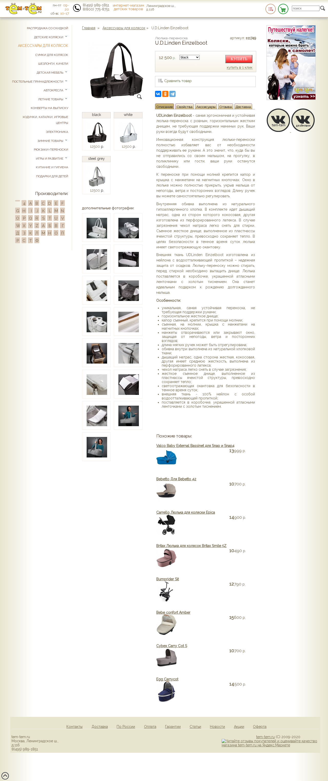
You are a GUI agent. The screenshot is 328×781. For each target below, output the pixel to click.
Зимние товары (50, 141)
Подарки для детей (52, 176)
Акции (239, 727)
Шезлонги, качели (53, 63)
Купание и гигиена (52, 167)
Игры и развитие (50, 158)
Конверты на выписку (49, 108)
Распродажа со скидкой (47, 28)
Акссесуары (206, 107)
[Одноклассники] (165, 94)
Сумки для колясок (51, 55)
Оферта (259, 727)
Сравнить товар (178, 81)
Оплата (150, 727)
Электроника (57, 132)
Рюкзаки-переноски (51, 149)
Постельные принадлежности (38, 81)
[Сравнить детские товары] (270, 9)
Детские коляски (49, 37)
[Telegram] (172, 94)
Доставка (243, 107)
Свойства (184, 107)
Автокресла (54, 90)
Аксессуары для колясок (123, 28)
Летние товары (51, 99)
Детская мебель (50, 72)
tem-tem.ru (265, 737)
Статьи (195, 727)
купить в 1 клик (239, 68)
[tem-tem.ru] (23, 13)
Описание (164, 107)
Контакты (74, 727)
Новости (217, 727)
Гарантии (173, 727)
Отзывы (225, 107)
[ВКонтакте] (158, 94)
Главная (88, 28)
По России (126, 727)
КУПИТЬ (239, 59)
